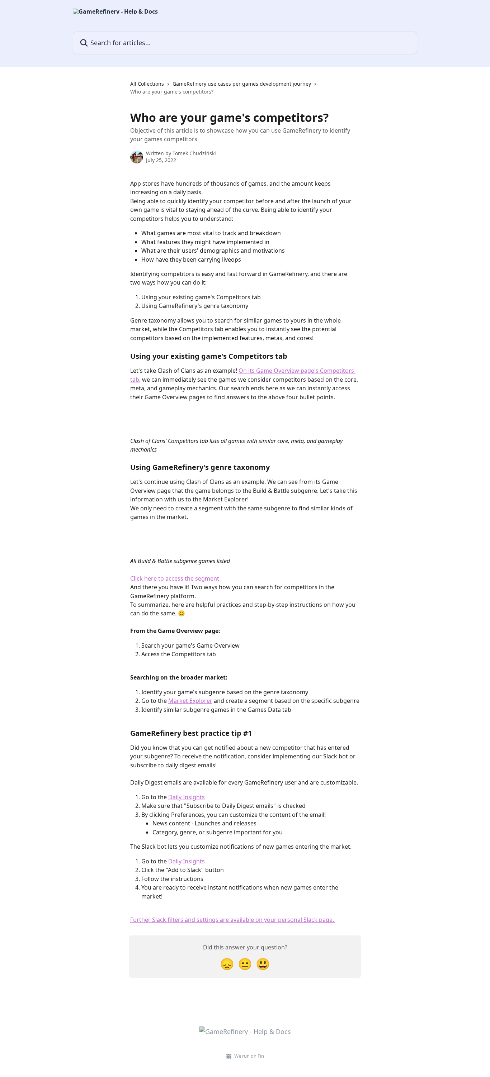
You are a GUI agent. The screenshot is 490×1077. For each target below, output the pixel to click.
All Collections (147, 83)
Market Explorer (190, 701)
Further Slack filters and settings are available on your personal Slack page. (232, 920)
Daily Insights (186, 797)
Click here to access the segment (174, 578)
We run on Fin (249, 1056)
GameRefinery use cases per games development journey (242, 83)
